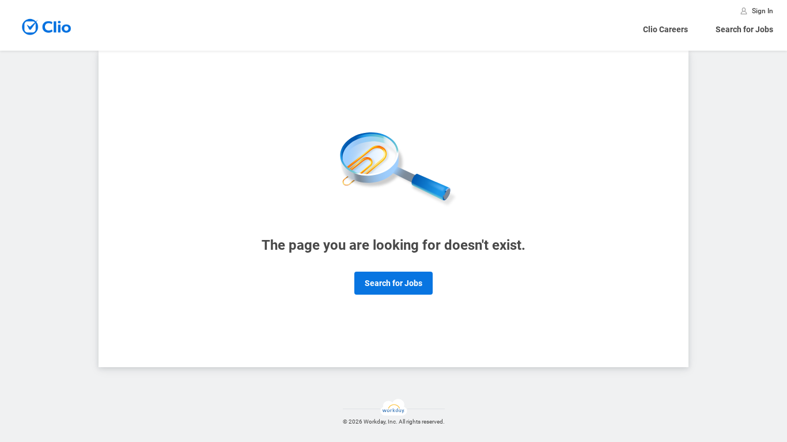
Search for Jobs (744, 29)
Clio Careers (665, 29)
